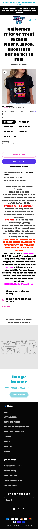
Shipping (5, 107)
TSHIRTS (7, 436)
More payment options (19, 166)
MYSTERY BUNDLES (12, 422)
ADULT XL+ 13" (10, 137)
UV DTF (7, 441)
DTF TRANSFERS (11, 417)
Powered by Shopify (26, 525)
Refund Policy (10, 471)
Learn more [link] (19, 395)
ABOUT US (8, 446)
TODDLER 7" (24, 127)
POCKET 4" (24, 122)
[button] (2, 19)
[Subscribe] (31, 500)
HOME (6, 412)
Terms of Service (12, 476)
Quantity (5, 142)
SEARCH (7, 451)
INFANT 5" (8, 127)
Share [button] (7, 307)
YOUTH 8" (8, 132)
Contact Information (13, 466)
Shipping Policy (11, 485)
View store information (15, 180)
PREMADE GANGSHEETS (14, 432)
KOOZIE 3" (8, 122)
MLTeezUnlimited (15, 525)
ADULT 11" (23, 132)
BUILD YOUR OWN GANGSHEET (16, 427)
